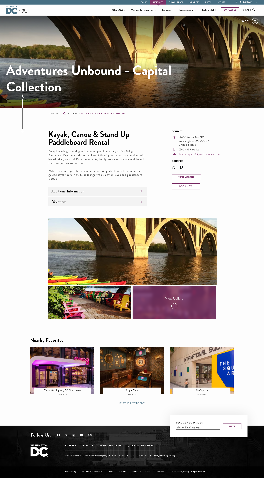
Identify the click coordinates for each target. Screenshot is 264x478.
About (111, 471)
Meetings (158, 2)
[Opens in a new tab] (176, 168)
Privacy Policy (70, 471)
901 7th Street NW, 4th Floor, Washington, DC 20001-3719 (94, 455)
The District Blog (142, 446)
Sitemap (135, 471)
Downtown (64, 389)
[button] (186, 177)
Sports (221, 2)
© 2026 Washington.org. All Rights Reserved (187, 471)
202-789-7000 (139, 455)
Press (208, 2)
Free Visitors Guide (81, 446)
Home (75, 113)
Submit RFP (209, 10)
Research (160, 471)
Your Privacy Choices (90, 471)
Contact (147, 471)
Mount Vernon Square (134, 389)
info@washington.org (164, 455)
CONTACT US (230, 10)
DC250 (144, 2)
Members (194, 2)
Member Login (112, 446)
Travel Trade (176, 2)
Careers (122, 471)
